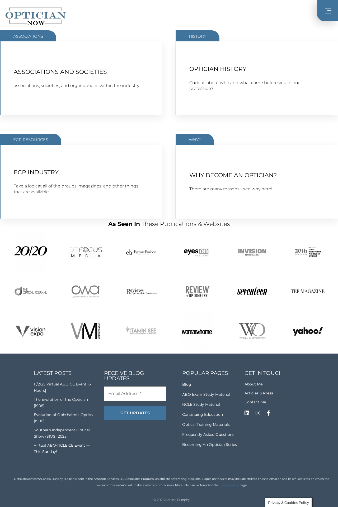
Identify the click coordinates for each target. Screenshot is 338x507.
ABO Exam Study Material (206, 394)
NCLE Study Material (201, 404)
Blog (186, 384)
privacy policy (229, 485)
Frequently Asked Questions (208, 434)
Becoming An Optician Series (209, 444)
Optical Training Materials (206, 424)
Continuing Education (202, 414)
